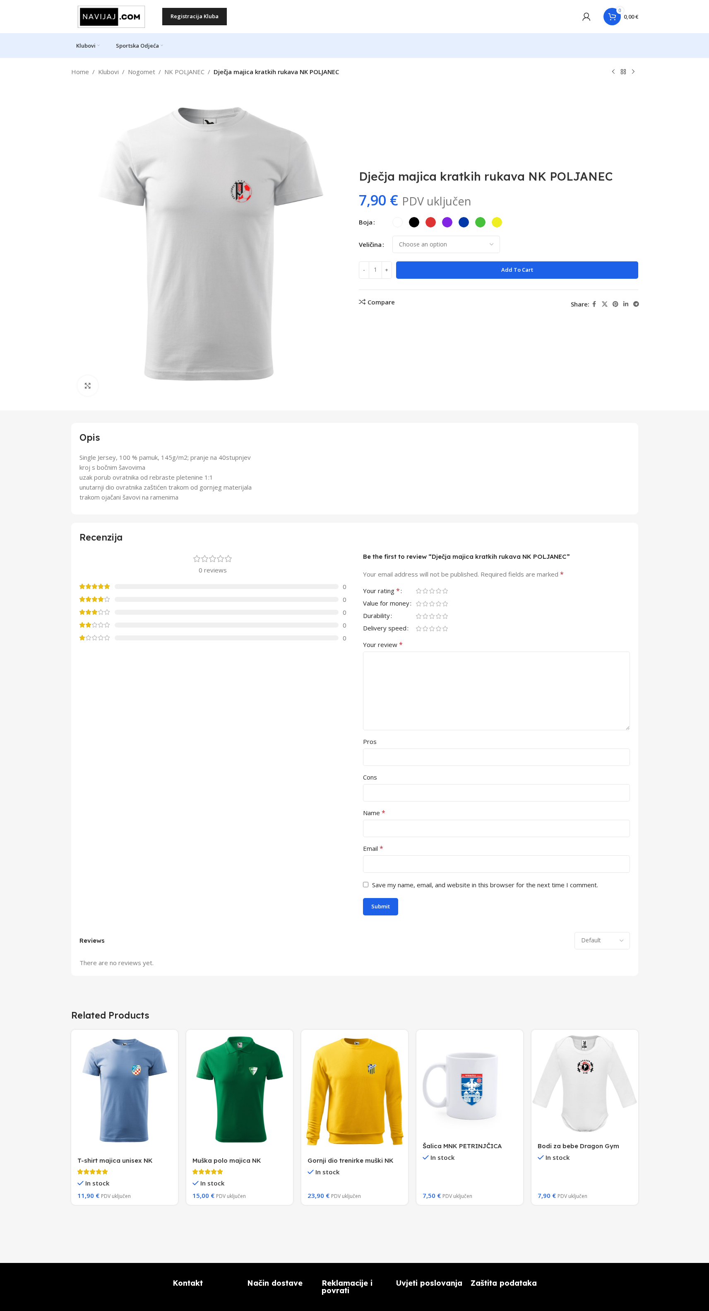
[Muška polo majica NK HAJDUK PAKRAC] (239, 1090)
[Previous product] (613, 72)
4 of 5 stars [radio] (438, 591)
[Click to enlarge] (87, 385)
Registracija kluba (195, 16)
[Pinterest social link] (615, 304)
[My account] (586, 16)
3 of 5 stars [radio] (432, 591)
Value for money (386, 603)
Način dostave (275, 1283)
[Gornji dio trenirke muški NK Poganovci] (354, 1090)
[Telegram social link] (636, 304)
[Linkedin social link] (626, 304)
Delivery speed (384, 628)
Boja (366, 222)
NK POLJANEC (184, 72)
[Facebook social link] (594, 304)
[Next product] (633, 72)
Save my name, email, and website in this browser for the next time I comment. (485, 885)
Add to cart (517, 269)
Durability (376, 616)
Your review (383, 644)
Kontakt (188, 1283)
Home (80, 72)
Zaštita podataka (504, 1283)
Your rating (381, 591)
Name (374, 812)
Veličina (370, 244)
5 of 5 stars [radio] (445, 591)
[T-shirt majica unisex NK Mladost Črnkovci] (124, 1090)
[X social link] (604, 304)
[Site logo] (112, 16)
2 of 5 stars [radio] (425, 591)
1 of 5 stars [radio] (419, 591)
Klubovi (108, 72)
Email (373, 848)
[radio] (397, 222)
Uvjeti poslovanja (429, 1283)
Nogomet (141, 72)
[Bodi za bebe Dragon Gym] (584, 1083)
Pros (370, 741)
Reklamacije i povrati (347, 1286)
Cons (370, 777)
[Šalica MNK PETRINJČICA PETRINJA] (469, 1083)
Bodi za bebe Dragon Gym (578, 1146)
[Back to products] (623, 72)
